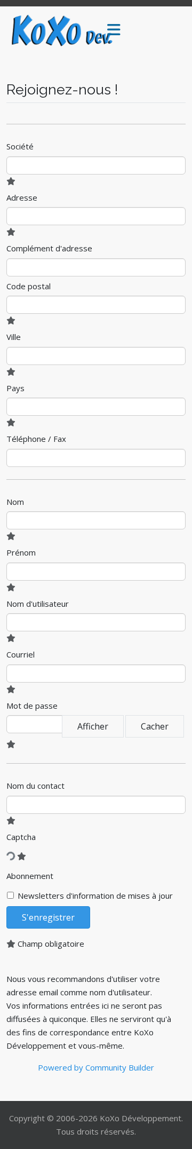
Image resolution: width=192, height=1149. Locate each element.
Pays (15, 388)
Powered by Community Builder (96, 1067)
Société (20, 146)
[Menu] (114, 30)
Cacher (155, 726)
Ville (13, 336)
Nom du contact (35, 785)
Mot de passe (32, 705)
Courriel (20, 654)
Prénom (21, 552)
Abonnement (29, 875)
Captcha (21, 836)
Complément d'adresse (49, 248)
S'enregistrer (48, 917)
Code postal (28, 286)
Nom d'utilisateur (37, 603)
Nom (15, 501)
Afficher (92, 726)
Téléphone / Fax (36, 438)
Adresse (21, 197)
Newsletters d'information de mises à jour (95, 895)
